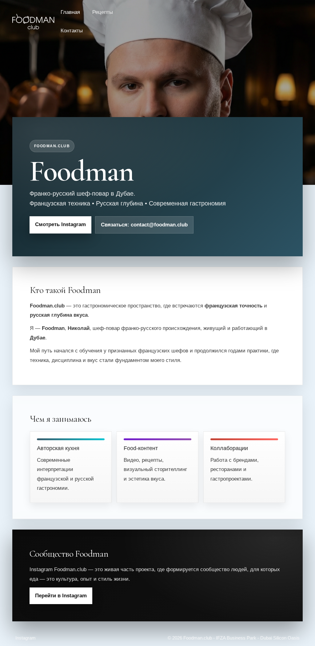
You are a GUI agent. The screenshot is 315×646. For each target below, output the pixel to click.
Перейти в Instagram (61, 596)
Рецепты (102, 12)
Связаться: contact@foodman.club (144, 225)
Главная (70, 12)
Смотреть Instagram (60, 224)
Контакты (72, 31)
